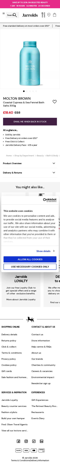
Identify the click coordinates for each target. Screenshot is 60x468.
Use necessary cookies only (30, 266)
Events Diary (38, 418)
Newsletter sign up (41, 383)
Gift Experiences (40, 400)
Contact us (37, 334)
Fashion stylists (9, 412)
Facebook (18, 441)
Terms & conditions (12, 352)
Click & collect (9, 346)
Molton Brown (17, 98)
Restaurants (38, 412)
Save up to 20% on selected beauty (30, 2)
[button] (24, 91)
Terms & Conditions (20, 460)
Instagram (26, 441)
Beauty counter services (14, 406)
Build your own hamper (13, 418)
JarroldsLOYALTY (21, 279)
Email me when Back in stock (30, 121)
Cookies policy (9, 365)
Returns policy (9, 340)
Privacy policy (9, 359)
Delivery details (9, 334)
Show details (43, 251)
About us (36, 352)
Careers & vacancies (42, 371)
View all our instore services (15, 430)
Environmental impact (43, 377)
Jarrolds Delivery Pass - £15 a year (21, 145)
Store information (41, 340)
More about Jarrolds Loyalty (21, 299)
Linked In (41, 441)
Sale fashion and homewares (15, 377)
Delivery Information (39, 460)
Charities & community (43, 365)
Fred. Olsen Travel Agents (15, 424)
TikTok (34, 441)
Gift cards (7, 371)
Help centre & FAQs (41, 346)
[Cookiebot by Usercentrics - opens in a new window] (43, 200)
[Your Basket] (54, 15)
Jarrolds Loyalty (10, 400)
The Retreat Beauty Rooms (45, 406)
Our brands (37, 359)
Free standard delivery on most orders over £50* (26, 26)
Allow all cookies (30, 259)
